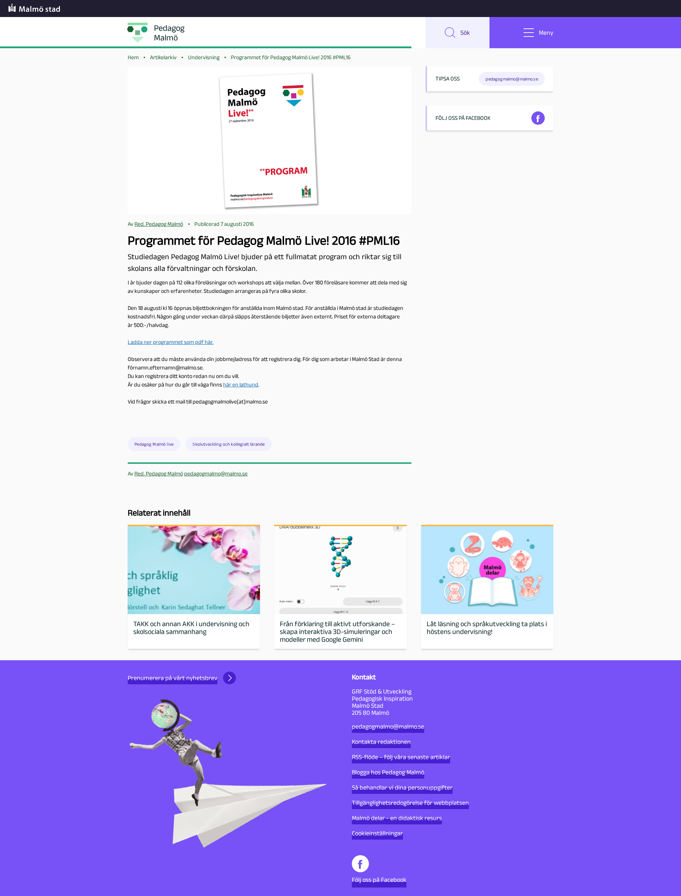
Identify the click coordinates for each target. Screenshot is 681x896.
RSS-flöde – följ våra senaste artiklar (401, 757)
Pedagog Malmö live (153, 444)
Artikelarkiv (163, 57)
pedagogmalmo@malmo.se (216, 474)
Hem (133, 57)
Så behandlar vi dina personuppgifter (402, 787)
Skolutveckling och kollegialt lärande (229, 444)
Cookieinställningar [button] (377, 833)
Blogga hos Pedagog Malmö (388, 772)
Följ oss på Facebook (379, 879)
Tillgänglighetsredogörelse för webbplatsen (410, 802)
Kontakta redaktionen (381, 741)
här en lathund (240, 385)
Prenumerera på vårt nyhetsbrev (172, 677)
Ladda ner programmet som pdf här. (171, 342)
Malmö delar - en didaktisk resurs (397, 818)
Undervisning (204, 57)
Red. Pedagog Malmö (158, 474)
